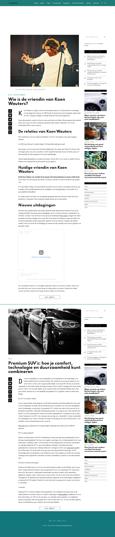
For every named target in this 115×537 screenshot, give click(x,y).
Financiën (57, 3)
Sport (89, 3)
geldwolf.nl (93, 43)
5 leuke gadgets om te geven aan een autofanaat (97, 84)
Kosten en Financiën (90, 201)
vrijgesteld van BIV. (73, 448)
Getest (96, 3)
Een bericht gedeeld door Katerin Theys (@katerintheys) (41, 279)
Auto (42, 3)
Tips (48, 3)
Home (50, 521)
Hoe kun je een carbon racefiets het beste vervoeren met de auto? (97, 72)
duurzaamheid (63, 494)
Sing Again (64, 216)
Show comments (50, 297)
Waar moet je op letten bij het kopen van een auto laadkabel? (96, 58)
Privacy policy (61, 521)
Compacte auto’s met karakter (94, 78)
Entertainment (78, 3)
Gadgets (66, 3)
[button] (105, 37)
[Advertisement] (57, 19)
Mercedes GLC (23, 426)
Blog (36, 3)
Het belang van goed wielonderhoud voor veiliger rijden (96, 65)
